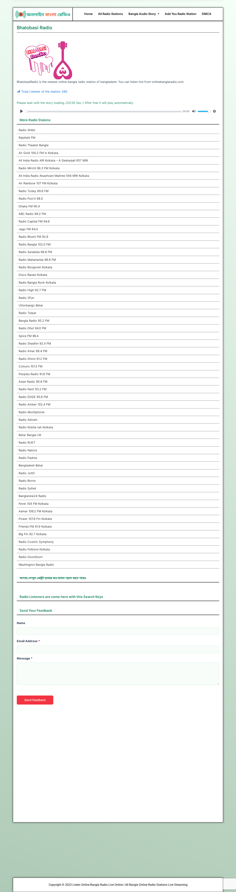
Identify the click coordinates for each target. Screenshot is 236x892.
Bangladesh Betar (31, 465)
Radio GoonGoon (31, 557)
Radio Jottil (27, 473)
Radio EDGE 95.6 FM (33, 397)
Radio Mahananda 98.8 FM (37, 259)
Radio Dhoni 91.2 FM (33, 359)
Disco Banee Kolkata (33, 275)
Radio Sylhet (27, 488)
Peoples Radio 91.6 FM (34, 374)
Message (24, 658)
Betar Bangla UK (30, 435)
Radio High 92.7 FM (32, 290)
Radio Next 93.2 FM (32, 389)
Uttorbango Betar (31, 305)
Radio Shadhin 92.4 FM (35, 343)
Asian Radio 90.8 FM (33, 381)
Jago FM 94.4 (28, 229)
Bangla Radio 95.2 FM (34, 320)
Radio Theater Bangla (33, 145)
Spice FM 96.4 (29, 336)
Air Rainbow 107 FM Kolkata (38, 183)
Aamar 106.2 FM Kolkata (35, 511)
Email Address (28, 641)
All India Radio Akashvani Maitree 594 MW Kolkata (54, 176)
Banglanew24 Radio (32, 496)
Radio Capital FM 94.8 (34, 221)
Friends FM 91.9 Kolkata (35, 526)
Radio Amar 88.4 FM (33, 351)
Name (21, 623)
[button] (144, 14)
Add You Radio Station (180, 14)
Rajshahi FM (27, 137)
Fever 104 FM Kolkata (33, 503)
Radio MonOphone (31, 412)
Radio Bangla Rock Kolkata (37, 282)
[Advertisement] (118, 760)
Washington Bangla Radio (36, 564)
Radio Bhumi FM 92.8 (33, 236)
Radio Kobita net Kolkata (36, 427)
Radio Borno (27, 480)
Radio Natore (28, 450)
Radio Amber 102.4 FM (34, 404)
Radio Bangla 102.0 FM (35, 244)
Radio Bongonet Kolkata (35, 267)
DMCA (206, 14)
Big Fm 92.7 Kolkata (32, 534)
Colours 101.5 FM (30, 366)
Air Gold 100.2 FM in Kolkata (38, 153)
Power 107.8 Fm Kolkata (35, 519)
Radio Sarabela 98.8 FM (35, 252)
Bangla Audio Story (142, 14)
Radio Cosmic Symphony (36, 542)
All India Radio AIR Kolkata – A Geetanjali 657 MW (53, 160)
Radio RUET (27, 442)
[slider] (103, 111)
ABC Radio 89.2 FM (32, 214)
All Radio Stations (110, 14)
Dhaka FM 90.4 (29, 206)
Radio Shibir (27, 130)
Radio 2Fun (26, 298)
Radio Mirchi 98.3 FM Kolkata (39, 168)
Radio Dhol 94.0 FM (32, 328)
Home (88, 14)
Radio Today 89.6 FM (33, 191)
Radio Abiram (28, 420)
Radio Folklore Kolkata (34, 549)
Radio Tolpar (27, 313)
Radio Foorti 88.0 (31, 198)
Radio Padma (28, 458)
